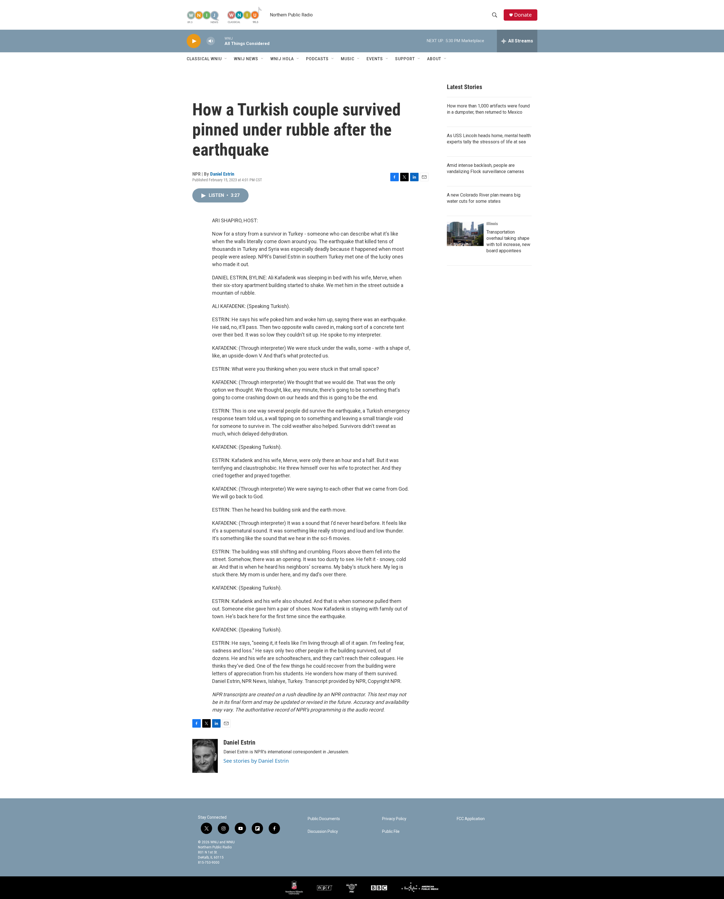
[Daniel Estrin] (205, 756)
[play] (193, 41)
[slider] (220, 41)
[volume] (211, 41)
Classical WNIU (204, 59)
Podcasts (317, 59)
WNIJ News (246, 59)
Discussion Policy (323, 831)
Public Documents (324, 819)
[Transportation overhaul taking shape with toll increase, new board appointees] (465, 234)
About (434, 59)
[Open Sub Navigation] (226, 59)
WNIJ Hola (282, 59)
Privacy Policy (394, 819)
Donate (523, 15)
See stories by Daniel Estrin (256, 760)
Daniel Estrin (222, 174)
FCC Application (471, 819)
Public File (391, 831)
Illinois (492, 223)
